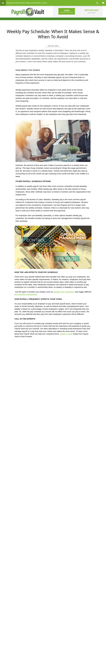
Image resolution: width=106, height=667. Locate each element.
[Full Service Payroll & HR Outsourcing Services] (28, 12)
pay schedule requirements (25, 294)
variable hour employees (63, 292)
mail (103, 3)
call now (97, 3)
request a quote (66, 334)
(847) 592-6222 (91, 10)
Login (66, 11)
